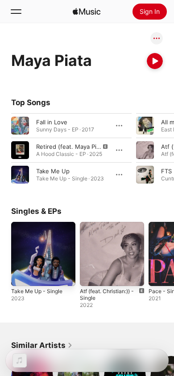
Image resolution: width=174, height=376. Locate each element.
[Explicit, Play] (20, 150)
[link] (42, 345)
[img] (86, 12)
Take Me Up (53, 171)
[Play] (155, 61)
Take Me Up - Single (36, 291)
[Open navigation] (16, 11)
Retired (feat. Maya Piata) (71, 146)
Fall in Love (51, 122)
